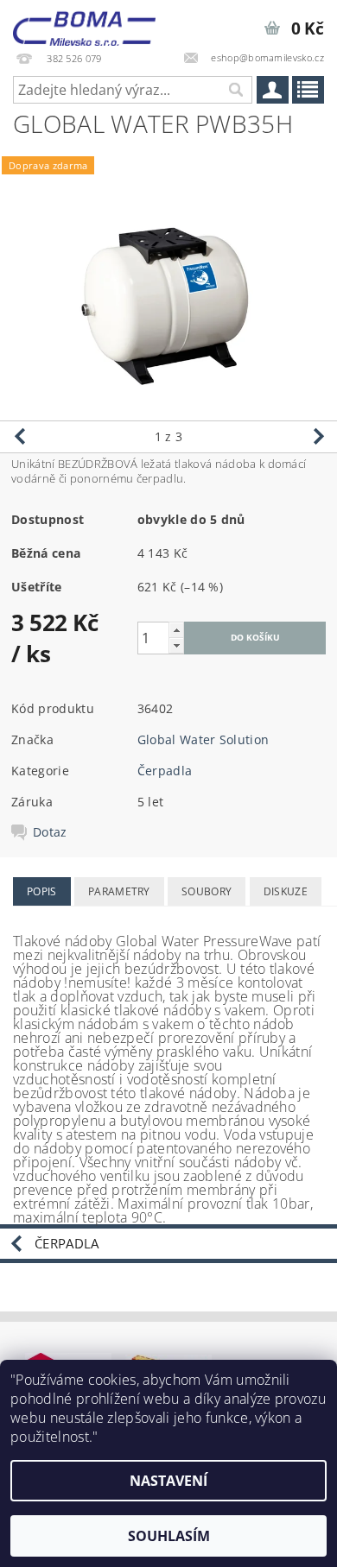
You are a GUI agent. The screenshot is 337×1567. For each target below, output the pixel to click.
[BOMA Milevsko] (84, 22)
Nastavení (168, 1480)
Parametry (119, 891)
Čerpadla (165, 770)
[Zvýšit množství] (176, 630)
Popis (42, 891)
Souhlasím (169, 1535)
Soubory (206, 891)
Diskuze (286, 891)
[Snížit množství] (176, 645)
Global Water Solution (203, 739)
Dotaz (50, 832)
